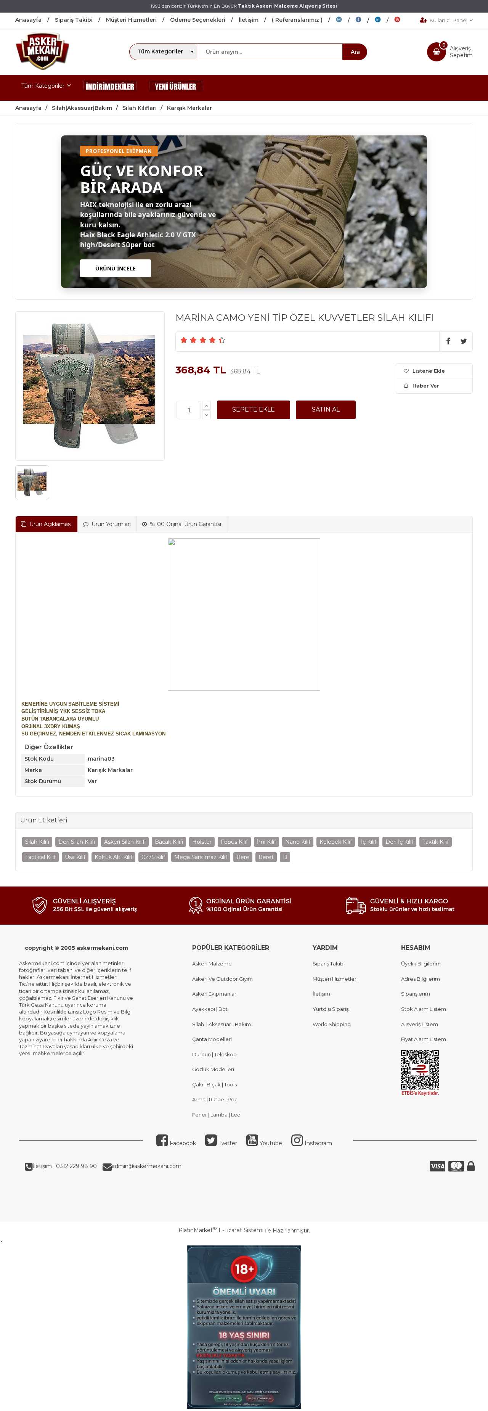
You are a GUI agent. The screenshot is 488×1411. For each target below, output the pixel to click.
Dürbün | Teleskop (214, 1054)
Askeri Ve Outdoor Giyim (222, 979)
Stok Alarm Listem (423, 1009)
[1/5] (184, 339)
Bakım (242, 1024)
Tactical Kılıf (40, 857)
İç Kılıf (368, 841)
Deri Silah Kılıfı (76, 841)
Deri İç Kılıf (399, 841)
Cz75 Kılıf (153, 857)
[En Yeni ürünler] (176, 88)
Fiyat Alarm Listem (423, 1039)
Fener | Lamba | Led (216, 1115)
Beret (266, 857)
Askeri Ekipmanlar (214, 994)
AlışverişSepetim (461, 52)
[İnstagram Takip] (345, 20)
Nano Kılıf (297, 841)
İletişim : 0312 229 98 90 (65, 1166)
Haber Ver (426, 386)
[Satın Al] (326, 410)
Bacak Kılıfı (169, 841)
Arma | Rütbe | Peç (215, 1099)
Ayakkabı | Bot (210, 1009)
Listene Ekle (429, 371)
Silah (199, 1024)
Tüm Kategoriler (42, 85)
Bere (242, 857)
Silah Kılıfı (37, 841)
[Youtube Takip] (403, 20)
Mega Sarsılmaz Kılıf (200, 857)
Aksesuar (219, 1024)
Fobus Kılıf (234, 841)
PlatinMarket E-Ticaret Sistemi (220, 1230)
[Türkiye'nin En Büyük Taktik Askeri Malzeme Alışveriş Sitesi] (42, 67)
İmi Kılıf (266, 841)
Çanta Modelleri (212, 1039)
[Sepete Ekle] (253, 410)
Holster (202, 841)
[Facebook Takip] (365, 20)
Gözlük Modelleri (213, 1069)
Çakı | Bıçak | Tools (214, 1084)
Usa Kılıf (75, 857)
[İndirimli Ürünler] (110, 88)
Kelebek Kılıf (335, 841)
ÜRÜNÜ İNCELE (115, 268)
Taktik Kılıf (435, 841)
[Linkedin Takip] (384, 20)
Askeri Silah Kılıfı (125, 841)
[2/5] (188, 339)
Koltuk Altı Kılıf (113, 857)
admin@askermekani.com (146, 1166)
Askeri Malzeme (212, 964)
